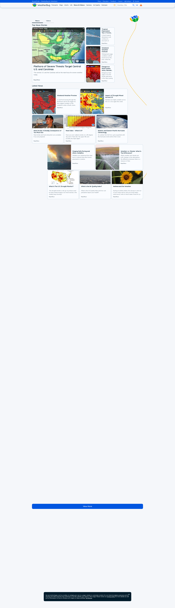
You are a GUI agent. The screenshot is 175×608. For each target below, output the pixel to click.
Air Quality (96, 5)
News (37, 21)
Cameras (89, 5)
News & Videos (79, 5)
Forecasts (54, 5)
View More (87, 506)
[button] (129, 594)
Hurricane (104, 5)
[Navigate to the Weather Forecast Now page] (41, 5)
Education (106, 1)
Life (71, 5)
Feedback (113, 1)
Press (99, 1)
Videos (48, 21)
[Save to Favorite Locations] (114, 5)
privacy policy (111, 596)
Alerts (66, 5)
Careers (120, 1)
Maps (61, 5)
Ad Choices (89, 598)
